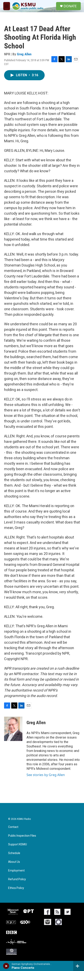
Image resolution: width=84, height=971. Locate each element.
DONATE (70, 6)
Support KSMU (17, 844)
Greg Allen (24, 54)
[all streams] (78, 966)
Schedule (14, 853)
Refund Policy (17, 879)
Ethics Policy (16, 888)
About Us (14, 861)
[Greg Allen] (13, 729)
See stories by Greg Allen (46, 775)
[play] (6, 966)
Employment (16, 870)
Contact (13, 827)
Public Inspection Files (22, 835)
